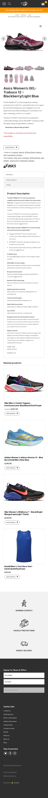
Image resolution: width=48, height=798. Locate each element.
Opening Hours (8, 714)
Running (38, 152)
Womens (19, 155)
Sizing (8, 185)
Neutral (21, 152)
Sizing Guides (8, 725)
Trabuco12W (14, 161)
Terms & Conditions (10, 772)
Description (9, 174)
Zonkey (16, 783)
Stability (6, 161)
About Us (6, 735)
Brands (5, 732)
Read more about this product (17, 127)
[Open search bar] (9, 3)
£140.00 (10, 158)
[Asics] (9, 166)
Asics (20, 158)
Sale (4, 155)
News (5, 743)
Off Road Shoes (30, 152)
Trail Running (11, 155)
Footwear (15, 152)
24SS (15, 158)
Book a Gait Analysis (10, 718)
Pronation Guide (8, 728)
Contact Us (7, 711)
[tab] (24, 174)
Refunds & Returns (9, 776)
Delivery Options (12, 180)
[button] (41, 26)
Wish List (6, 739)
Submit (7, 697)
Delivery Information (10, 721)
